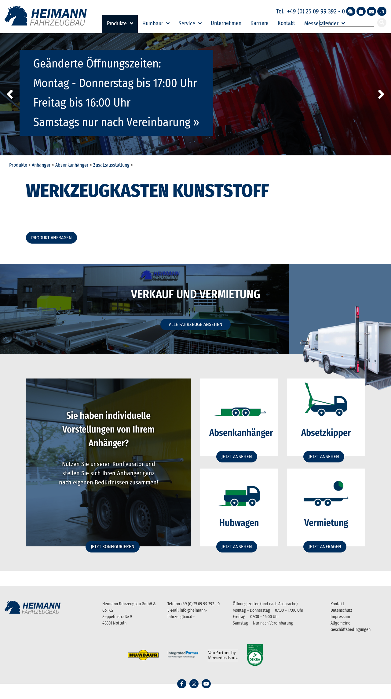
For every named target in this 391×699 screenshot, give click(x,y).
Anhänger (41, 165)
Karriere (259, 23)
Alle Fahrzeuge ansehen (195, 324)
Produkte (117, 23)
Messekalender (321, 23)
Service (187, 23)
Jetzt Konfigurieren (112, 546)
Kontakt (286, 23)
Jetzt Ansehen (236, 456)
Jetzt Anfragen (325, 546)
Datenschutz (341, 610)
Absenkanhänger (72, 165)
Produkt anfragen (51, 238)
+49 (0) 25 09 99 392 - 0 (200, 604)
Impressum (340, 616)
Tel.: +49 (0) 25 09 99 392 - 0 (310, 11)
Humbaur (152, 23)
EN (381, 11)
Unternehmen (226, 23)
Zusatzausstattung (111, 165)
